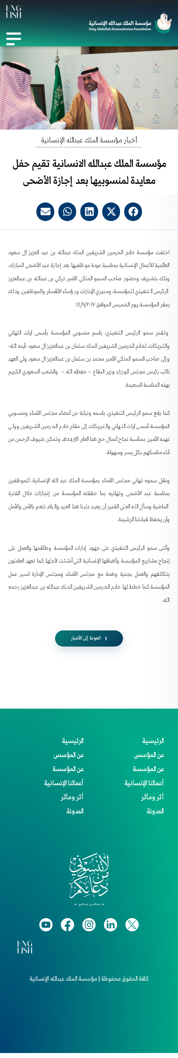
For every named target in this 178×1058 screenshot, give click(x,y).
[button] (133, 211)
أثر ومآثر (152, 798)
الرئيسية (153, 741)
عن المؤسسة (148, 769)
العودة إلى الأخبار (86, 638)
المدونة (155, 812)
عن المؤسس (149, 755)
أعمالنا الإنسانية (144, 783)
